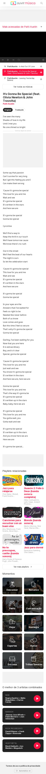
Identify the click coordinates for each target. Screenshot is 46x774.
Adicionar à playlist (41, 66)
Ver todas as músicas (23, 86)
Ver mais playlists (21, 567)
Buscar (42, 3)
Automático (23, 771)
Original (7, 110)
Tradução (19, 110)
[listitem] (23, 66)
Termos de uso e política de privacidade (23, 766)
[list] (23, 73)
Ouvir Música (23, 3)
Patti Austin (8, 104)
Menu (4, 3)
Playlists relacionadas (14, 470)
